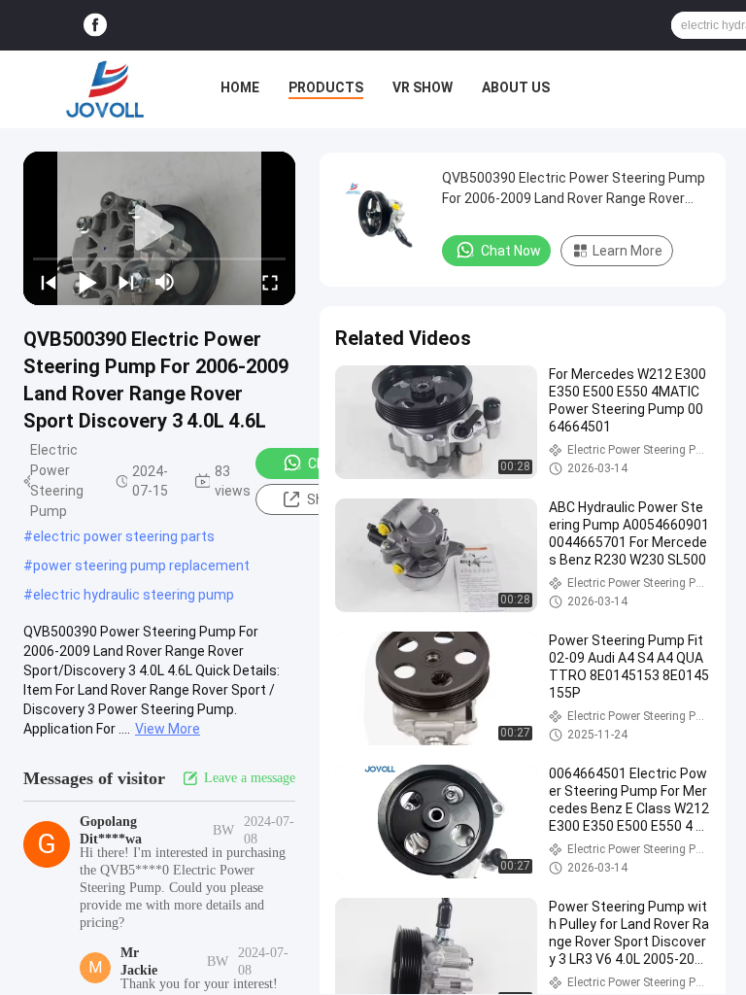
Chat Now (511, 250)
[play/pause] (87, 281)
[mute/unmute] (165, 281)
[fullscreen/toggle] (270, 281)
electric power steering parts (124, 536)
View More (167, 729)
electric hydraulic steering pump (133, 594)
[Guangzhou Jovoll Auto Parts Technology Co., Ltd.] (105, 89)
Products (325, 87)
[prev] (48, 281)
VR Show (422, 87)
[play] (159, 228)
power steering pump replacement (141, 565)
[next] (126, 281)
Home (239, 87)
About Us (516, 87)
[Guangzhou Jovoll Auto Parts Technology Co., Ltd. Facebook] (95, 26)
